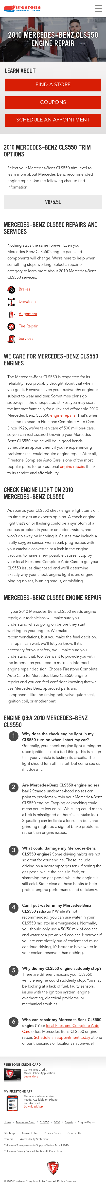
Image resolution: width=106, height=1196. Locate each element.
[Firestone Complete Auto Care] (22, 8)
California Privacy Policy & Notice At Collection (33, 1151)
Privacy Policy (52, 1133)
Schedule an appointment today (62, 1038)
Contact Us (74, 1133)
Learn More (31, 1077)
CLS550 (44, 1122)
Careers (8, 1139)
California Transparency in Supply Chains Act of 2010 (36, 1145)
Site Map (9, 1133)
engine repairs (62, 416)
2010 (57, 1122)
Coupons (53, 102)
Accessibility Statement (34, 1139)
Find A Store (53, 84)
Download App (33, 1107)
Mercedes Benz (25, 1122)
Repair (69, 1122)
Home (7, 1122)
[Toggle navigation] (98, 8)
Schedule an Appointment (53, 120)
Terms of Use (29, 1133)
